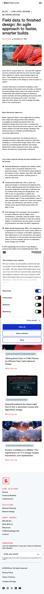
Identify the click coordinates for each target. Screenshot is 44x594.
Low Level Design (20, 11)
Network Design (11, 15)
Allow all (22, 327)
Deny (22, 340)
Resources (6, 527)
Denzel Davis (6, 39)
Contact (5, 534)
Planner (5, 492)
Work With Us (7, 524)
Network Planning (9, 508)
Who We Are (6, 521)
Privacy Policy (7, 573)
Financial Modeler (9, 495)
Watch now (9, 368)
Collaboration (7, 499)
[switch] (38, 298)
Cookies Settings (9, 581)
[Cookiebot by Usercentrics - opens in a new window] (31, 252)
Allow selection (22, 333)
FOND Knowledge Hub (10, 531)
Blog (5, 11)
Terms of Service (8, 577)
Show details (32, 320)
